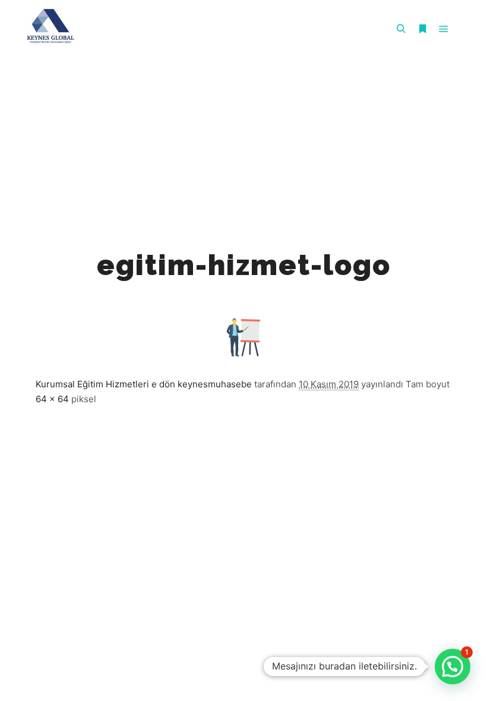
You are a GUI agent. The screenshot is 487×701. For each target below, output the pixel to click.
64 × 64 (52, 399)
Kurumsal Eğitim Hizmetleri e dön (105, 384)
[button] (452, 666)
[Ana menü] (443, 29)
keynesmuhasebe (215, 384)
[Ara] (401, 29)
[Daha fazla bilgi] (422, 29)
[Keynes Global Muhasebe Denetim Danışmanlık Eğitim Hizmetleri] (50, 29)
